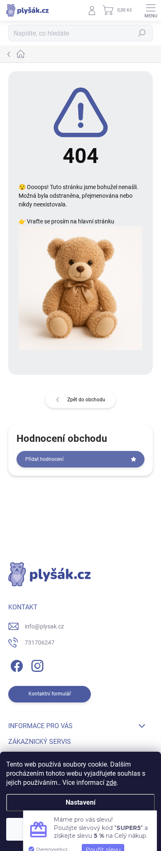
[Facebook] (15, 664)
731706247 (39, 642)
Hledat (142, 33)
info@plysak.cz (44, 626)
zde (111, 782)
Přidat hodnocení (44, 459)
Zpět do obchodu (86, 400)
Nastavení (80, 802)
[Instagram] (36, 664)
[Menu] (150, 10)
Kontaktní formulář (49, 694)
